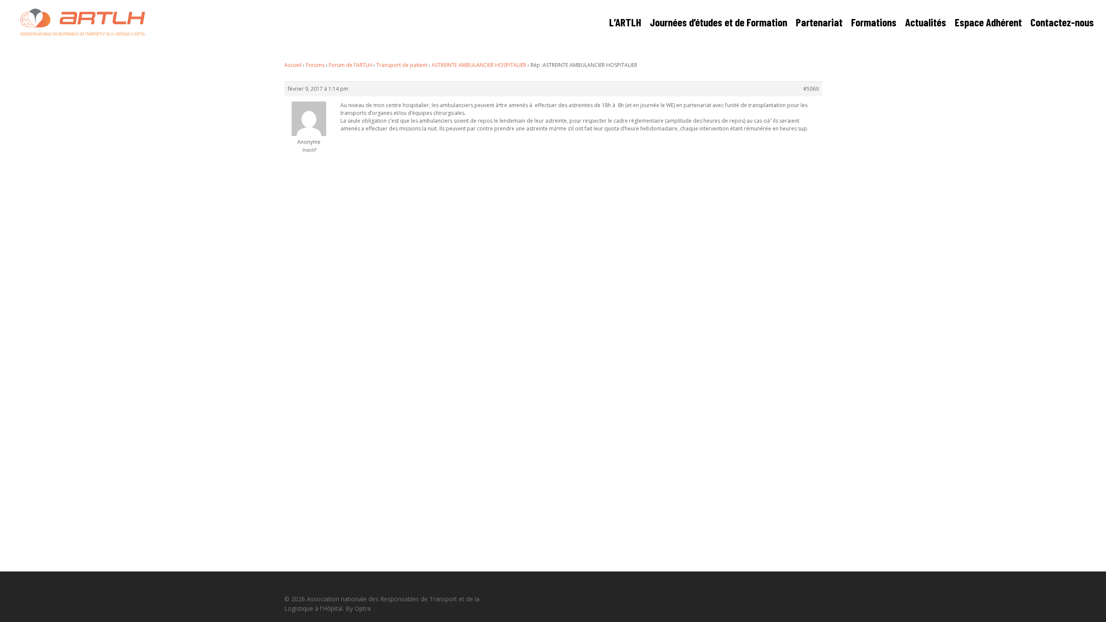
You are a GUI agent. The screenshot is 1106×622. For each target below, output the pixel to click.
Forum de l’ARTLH (350, 65)
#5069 (811, 88)
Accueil (293, 65)
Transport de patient (401, 65)
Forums (315, 65)
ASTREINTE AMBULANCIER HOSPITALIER (479, 65)
